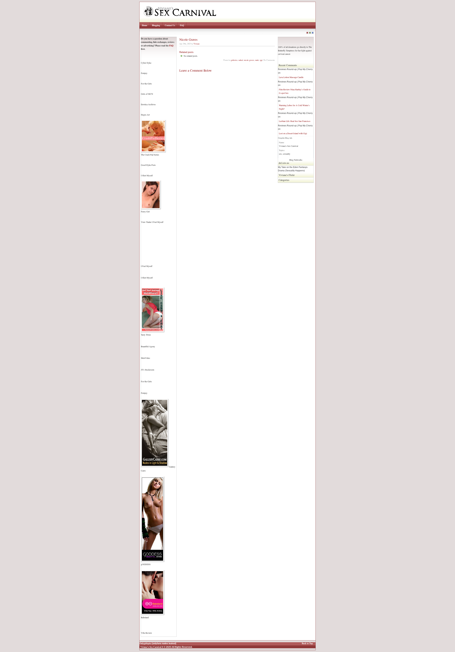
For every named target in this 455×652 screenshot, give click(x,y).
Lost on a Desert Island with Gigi (293, 133)
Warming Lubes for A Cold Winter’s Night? (294, 107)
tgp (261, 60)
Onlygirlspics (145, 643)
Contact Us (170, 25)
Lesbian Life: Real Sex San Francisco (294, 121)
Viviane (197, 43)
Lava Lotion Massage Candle (291, 77)
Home (144, 25)
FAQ (182, 25)
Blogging (156, 25)
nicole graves (249, 60)
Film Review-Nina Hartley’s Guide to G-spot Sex (295, 91)
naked (241, 60)
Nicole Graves (188, 39)
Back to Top (307, 643)
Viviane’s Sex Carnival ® (151, 646)
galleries (234, 60)
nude (257, 60)
